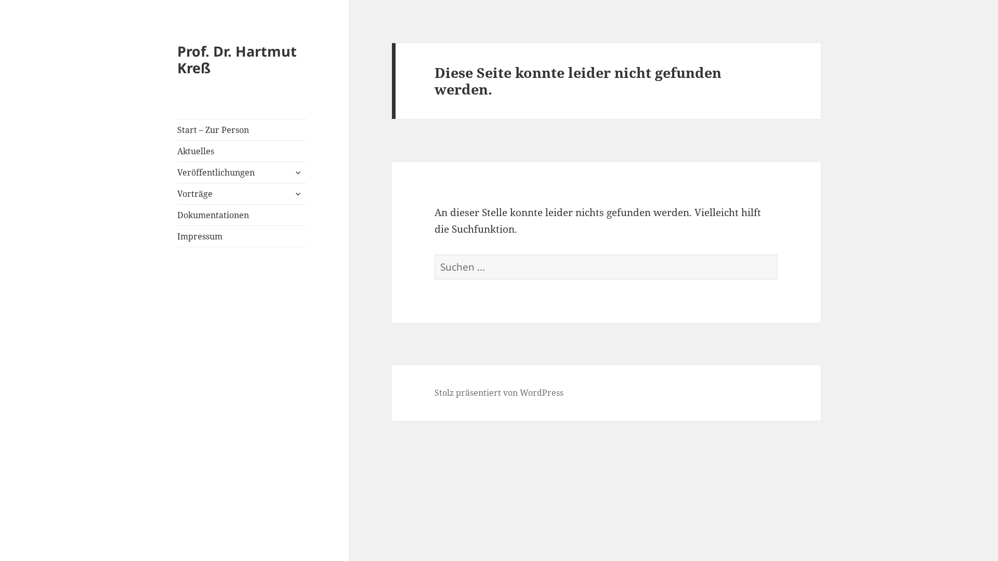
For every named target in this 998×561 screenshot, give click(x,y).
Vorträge (195, 193)
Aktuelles (195, 151)
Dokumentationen (213, 215)
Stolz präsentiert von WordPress (499, 392)
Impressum (199, 236)
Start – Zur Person (213, 130)
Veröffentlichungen (216, 172)
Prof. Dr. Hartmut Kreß (237, 59)
